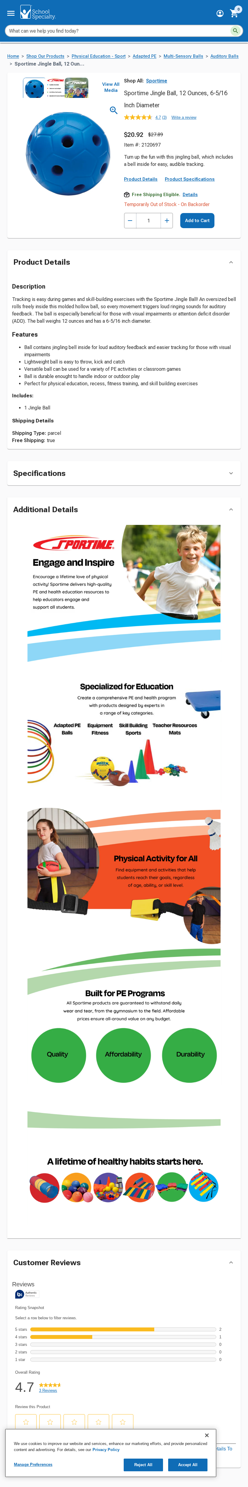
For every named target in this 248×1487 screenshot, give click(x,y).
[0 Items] (234, 13)
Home (13, 56)
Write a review (183, 117)
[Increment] (167, 220)
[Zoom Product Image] (114, 110)
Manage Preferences (33, 1464)
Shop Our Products (45, 56)
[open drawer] (11, 13)
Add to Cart (197, 220)
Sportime (156, 81)
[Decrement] (130, 220)
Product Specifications (190, 179)
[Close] (207, 1435)
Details (190, 194)
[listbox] (54, 87)
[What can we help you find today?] (235, 31)
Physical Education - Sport (99, 56)
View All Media (110, 87)
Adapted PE (144, 56)
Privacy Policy (106, 1449)
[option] (32, 87)
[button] (220, 13)
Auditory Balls (224, 56)
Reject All (143, 1465)
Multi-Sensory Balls (183, 56)
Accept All (187, 1465)
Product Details (141, 179)
